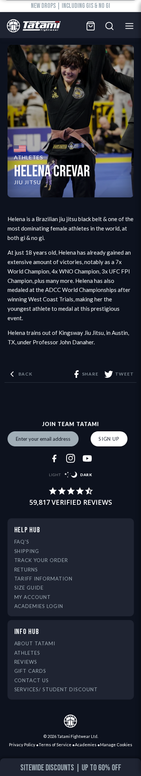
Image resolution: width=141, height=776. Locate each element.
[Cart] (90, 26)
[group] (70, 768)
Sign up (109, 439)
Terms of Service (55, 744)
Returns (26, 570)
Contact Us (31, 680)
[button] (10, 769)
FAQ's (22, 542)
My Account (32, 597)
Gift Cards (30, 671)
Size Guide (29, 588)
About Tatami (35, 643)
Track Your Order (41, 560)
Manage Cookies (116, 744)
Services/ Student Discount (56, 689)
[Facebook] (54, 458)
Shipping (26, 551)
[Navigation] (131, 26)
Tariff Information (43, 579)
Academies (86, 744)
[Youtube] (87, 458)
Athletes (27, 653)
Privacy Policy (22, 744)
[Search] (109, 26)
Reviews (26, 662)
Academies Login (39, 606)
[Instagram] (70, 458)
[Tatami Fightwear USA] (32, 26)
